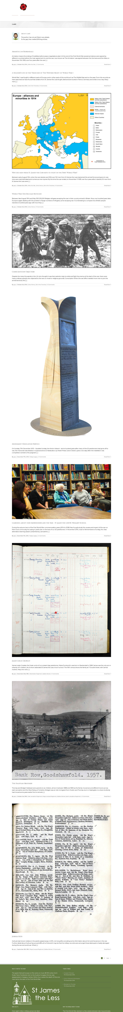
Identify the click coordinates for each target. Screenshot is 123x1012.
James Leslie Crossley (61, 597)
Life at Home (59, 134)
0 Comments (40, 64)
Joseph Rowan (69, 973)
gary (15, 64)
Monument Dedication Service (61, 363)
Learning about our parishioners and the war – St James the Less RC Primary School (61, 489)
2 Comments (56, 949)
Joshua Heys (61, 866)
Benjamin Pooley (69, 984)
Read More (107, 64)
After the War (31, 64)
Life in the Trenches (33, 85)
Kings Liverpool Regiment (57, 733)
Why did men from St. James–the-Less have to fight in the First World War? (61, 128)
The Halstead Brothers (61, 728)
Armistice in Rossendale (22, 52)
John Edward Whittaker (72, 978)
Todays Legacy (61, 369)
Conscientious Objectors (61, 238)
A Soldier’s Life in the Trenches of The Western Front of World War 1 (42, 73)
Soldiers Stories (68, 603)
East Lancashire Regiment (42, 733)
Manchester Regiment (57, 603)
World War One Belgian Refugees (26, 194)
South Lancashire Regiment (80, 733)
